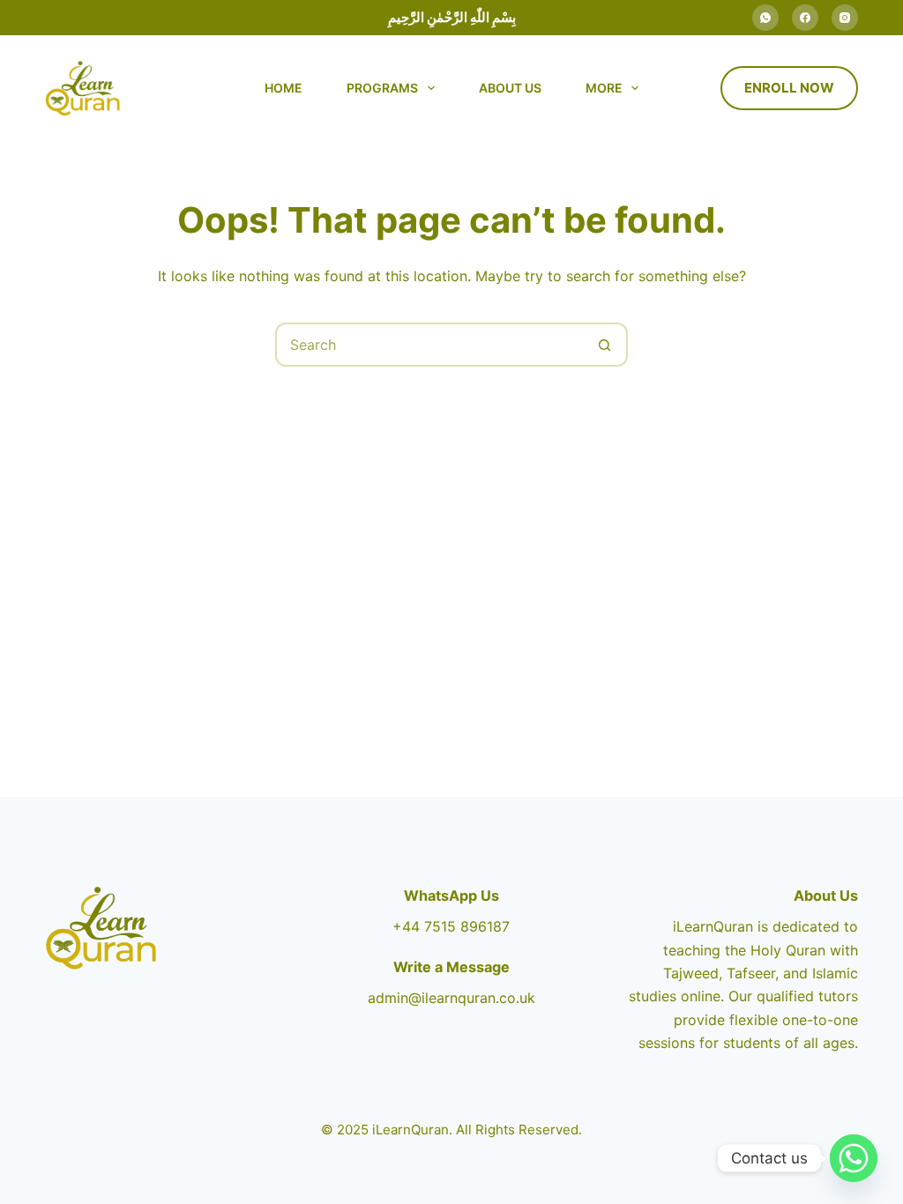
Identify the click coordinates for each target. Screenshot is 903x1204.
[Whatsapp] (853, 1158)
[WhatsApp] (765, 17)
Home (283, 87)
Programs (382, 87)
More (604, 87)
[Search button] (604, 345)
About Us (510, 87)
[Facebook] (805, 17)
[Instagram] (845, 17)
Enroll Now (789, 87)
